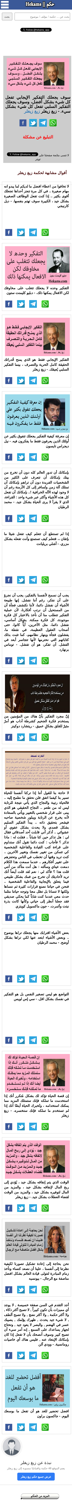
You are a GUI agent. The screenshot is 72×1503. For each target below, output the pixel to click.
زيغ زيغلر (32, 111)
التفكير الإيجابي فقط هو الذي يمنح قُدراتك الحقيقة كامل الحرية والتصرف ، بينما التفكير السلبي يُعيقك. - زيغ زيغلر (36, 364)
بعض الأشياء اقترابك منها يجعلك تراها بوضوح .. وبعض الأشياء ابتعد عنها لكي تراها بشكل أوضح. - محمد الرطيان (36, 937)
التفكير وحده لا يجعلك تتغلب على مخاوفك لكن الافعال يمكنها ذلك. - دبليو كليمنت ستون (36, 290)
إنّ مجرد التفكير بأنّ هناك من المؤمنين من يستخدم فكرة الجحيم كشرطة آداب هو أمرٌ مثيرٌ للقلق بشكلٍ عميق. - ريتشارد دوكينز (36, 721)
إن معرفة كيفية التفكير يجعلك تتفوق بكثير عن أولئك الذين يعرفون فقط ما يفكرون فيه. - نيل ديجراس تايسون (36, 440)
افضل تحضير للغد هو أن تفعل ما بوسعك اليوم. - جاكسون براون (36, 1413)
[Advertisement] (36, 43)
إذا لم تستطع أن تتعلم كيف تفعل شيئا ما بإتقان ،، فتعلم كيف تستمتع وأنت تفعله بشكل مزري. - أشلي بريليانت (36, 538)
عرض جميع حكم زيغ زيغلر (36, 1476)
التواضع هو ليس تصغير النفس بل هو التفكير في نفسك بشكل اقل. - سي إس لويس (36, 996)
